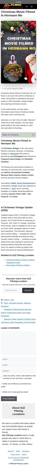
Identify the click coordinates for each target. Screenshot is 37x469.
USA (12, 300)
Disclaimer (25, 451)
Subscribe (28, 290)
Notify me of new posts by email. (15, 392)
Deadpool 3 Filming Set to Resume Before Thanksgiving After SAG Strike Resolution (16, 312)
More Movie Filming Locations (18, 265)
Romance (5, 306)
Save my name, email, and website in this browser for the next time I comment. (19, 377)
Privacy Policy (15, 454)
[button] (26, 6)
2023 (6, 303)
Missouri (27, 303)
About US (11, 451)
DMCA (18, 451)
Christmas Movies (16, 303)
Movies (6, 300)
